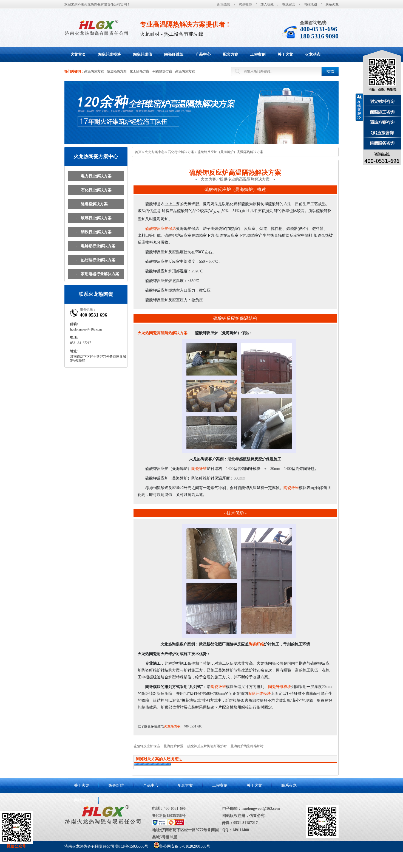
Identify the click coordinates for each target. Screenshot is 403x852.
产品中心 (150, 785)
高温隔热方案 (94, 71)
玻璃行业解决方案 (96, 218)
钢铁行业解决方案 (96, 232)
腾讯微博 (245, 4)
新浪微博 (223, 4)
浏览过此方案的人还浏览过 (159, 759)
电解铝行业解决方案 (98, 246)
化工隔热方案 (139, 71)
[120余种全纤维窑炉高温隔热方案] (201, 112)
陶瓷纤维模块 (279, 687)
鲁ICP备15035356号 (169, 816)
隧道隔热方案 (117, 71)
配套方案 (185, 785)
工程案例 (220, 785)
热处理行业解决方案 (98, 260)
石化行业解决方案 (96, 190)
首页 (138, 152)
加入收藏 (267, 4)
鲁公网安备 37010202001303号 (184, 846)
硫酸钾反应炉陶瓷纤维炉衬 (207, 746)
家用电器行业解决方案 (100, 274)
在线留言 (288, 4)
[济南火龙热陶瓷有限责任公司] (96, 27)
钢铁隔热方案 (162, 71)
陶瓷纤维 (199, 469)
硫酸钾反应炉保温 (160, 229)
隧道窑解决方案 (94, 204)
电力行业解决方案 (96, 176)
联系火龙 (332, 4)
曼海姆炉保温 (173, 746)
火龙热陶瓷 (172, 726)
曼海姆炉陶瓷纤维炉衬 (247, 746)
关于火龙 (81, 785)
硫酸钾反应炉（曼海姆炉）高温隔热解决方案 (230, 152)
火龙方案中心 (154, 152)
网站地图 (310, 4)
